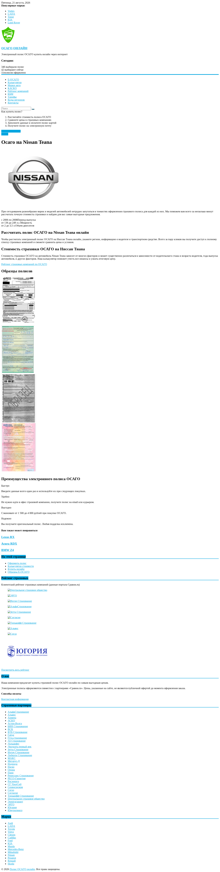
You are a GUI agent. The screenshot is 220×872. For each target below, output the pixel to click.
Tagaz (11, 16)
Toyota (11, 829)
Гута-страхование (17, 738)
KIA (10, 19)
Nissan (4, 134)
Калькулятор (15, 82)
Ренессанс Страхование (21, 775)
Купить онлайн (16, 569)
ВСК (10, 729)
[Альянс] (13, 628)
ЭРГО (11, 804)
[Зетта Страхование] (19, 612)
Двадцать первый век (19, 746)
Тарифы (12, 97)
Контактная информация (15, 699)
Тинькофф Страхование (21, 795)
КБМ (10, 94)
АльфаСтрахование (18, 712)
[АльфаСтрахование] (20, 606)
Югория (12, 807)
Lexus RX (7, 537)
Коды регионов (16, 99)
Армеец (12, 717)
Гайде (11, 735)
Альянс (12, 714)
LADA (11, 14)
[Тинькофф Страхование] (22, 623)
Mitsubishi (13, 852)
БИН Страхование (18, 726)
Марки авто (14, 85)
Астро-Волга (15, 723)
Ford (10, 840)
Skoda (11, 863)
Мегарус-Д (14, 761)
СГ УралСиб (14, 784)
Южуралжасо (15, 810)
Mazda (11, 846)
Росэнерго (13, 781)
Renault (12, 860)
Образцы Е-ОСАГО (18, 572)
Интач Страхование (18, 752)
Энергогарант (15, 801)
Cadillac (12, 837)
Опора (11, 769)
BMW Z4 (7, 550)
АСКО (11, 720)
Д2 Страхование (17, 740)
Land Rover (14, 22)
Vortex (11, 11)
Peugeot (12, 858)
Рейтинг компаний (18, 91)
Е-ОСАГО (13, 79)
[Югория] (27, 664)
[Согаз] (12, 633)
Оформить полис (17, 563)
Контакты (13, 102)
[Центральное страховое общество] (27, 590)
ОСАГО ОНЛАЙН (14, 48)
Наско (11, 767)
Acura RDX (9, 543)
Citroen (11, 834)
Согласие (13, 793)
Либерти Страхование (20, 755)
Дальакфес (13, 743)
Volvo (11, 831)
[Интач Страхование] (20, 601)
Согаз (11, 790)
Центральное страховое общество (26, 798)
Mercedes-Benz (16, 849)
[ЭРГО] (12, 595)
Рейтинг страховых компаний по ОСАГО (24, 264)
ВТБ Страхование (17, 732)
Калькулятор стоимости (21, 566)
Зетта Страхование (18, 749)
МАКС (11, 758)
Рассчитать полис (11, 131)
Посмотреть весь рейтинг (15, 670)
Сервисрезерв (15, 787)
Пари (11, 772)
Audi (10, 823)
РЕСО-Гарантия (16, 778)
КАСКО (12, 88)
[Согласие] (14, 617)
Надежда (12, 764)
